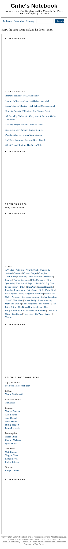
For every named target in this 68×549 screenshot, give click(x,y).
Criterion (21, 276)
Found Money (11, 286)
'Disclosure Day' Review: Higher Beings (24, 129)
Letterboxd (32, 290)
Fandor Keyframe (21, 280)
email (20, 394)
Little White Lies (47, 290)
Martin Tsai (49, 293)
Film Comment (38, 280)
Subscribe (19, 21)
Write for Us (38, 542)
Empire (8, 280)
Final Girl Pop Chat (45, 283)
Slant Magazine (29, 303)
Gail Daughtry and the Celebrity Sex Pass (41, 11)
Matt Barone (11, 451)
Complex (42, 273)
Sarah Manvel (11, 421)
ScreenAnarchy (45, 300)
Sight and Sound (13, 303)
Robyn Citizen (12, 470)
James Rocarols (45, 286)
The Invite (44, 13)
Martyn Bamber (12, 411)
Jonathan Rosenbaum (15, 290)
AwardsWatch (32, 269)
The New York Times (36, 310)
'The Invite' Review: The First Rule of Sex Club (27, 100)
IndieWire (32, 286)
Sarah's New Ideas (14, 300)
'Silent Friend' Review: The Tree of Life (23, 145)
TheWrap (39, 313)
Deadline (48, 276)
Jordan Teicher (12, 461)
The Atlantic (45, 303)
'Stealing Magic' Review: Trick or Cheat (24, 124)
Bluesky (30, 21)
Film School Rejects (25, 283)
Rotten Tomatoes (49, 296)
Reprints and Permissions (55, 542)
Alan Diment (11, 417)
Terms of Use (27, 539)
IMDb (23, 286)
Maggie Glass (11, 455)
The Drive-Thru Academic (30, 307)
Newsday (16, 296)
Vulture (8, 317)
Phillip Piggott (12, 424)
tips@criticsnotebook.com (17, 385)
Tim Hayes (17, 313)
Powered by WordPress (34, 544)
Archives (7, 21)
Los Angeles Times (14, 293)
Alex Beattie (11, 414)
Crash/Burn (10, 276)
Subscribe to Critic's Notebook (47, 539)
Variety (48, 313)
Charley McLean (13, 439)
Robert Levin (11, 458)
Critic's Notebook (34, 6)
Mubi (7, 296)
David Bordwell (35, 276)
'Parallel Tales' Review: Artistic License (23, 134)
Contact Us (26, 542)
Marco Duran (11, 436)
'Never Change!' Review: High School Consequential (30, 105)
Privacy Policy (14, 539)
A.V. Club (9, 269)
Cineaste (17, 273)
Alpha (33, 13)
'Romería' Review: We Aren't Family (22, 95)
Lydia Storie (11, 443)
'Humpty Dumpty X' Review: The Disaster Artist (27, 111)
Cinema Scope (30, 273)
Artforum (20, 269)
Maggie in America (34, 293)
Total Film (28, 313)
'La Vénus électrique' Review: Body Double (25, 140)
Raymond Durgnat (30, 296)
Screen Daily (30, 300)
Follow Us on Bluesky (11, 542)
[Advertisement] (31, 62)
